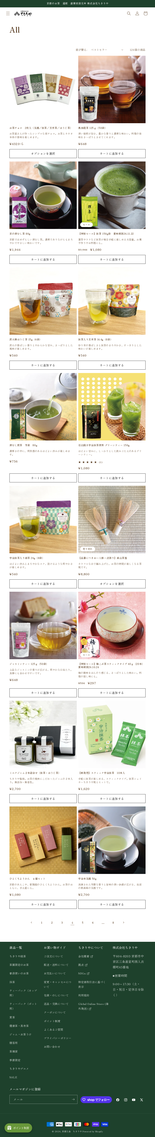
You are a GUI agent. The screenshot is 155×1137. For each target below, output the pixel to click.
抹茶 (12, 982)
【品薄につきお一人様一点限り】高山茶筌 (102, 558)
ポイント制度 (52, 1021)
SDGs (82, 973)
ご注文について (53, 956)
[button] (8, 13)
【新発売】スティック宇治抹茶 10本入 (101, 773)
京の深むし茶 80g (19, 233)
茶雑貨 (13, 1051)
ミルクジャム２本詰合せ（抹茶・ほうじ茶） (35, 773)
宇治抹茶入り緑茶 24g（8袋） (27, 558)
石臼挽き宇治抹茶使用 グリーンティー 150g (104, 445)
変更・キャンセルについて (57, 984)
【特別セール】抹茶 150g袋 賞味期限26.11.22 (106, 233)
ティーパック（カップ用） (23, 993)
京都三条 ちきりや (72, 1131)
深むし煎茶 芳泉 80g (23, 445)
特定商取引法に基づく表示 (92, 984)
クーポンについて (55, 1012)
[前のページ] (31, 922)
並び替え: (81, 50)
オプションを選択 (43, 153)
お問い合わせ (52, 1046)
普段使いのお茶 (19, 973)
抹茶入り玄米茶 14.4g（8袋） (95, 339)
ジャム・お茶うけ (20, 1034)
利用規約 (83, 995)
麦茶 (12, 1017)
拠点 (81, 965)
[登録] (73, 1099)
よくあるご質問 (53, 1029)
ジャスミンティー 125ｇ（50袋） (29, 664)
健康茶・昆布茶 (19, 1026)
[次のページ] (123, 922)
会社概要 (84, 956)
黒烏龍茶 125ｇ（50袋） (92, 128)
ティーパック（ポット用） (23, 1006)
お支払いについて (55, 973)
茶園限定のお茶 (19, 965)
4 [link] (72, 922)
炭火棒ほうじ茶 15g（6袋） (25, 339)
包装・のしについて (56, 995)
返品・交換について (56, 1004)
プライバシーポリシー (57, 1038)
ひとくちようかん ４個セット (27, 878)
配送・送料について (56, 965)
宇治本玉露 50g (87, 878)
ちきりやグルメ (19, 1068)
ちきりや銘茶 (17, 956)
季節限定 (14, 1060)
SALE (13, 1077)
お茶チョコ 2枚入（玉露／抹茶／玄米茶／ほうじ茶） (41, 128)
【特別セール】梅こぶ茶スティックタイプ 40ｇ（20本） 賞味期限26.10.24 (112, 665)
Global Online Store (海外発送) (93, 1006)
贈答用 (13, 1043)
